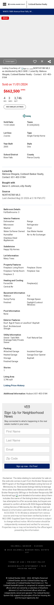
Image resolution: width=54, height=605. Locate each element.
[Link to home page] (16, 4)
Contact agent (9, 61)
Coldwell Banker (21, 546)
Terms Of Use (17, 562)
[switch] (34, 61)
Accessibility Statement (23, 566)
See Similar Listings (14, 107)
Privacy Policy (36, 562)
